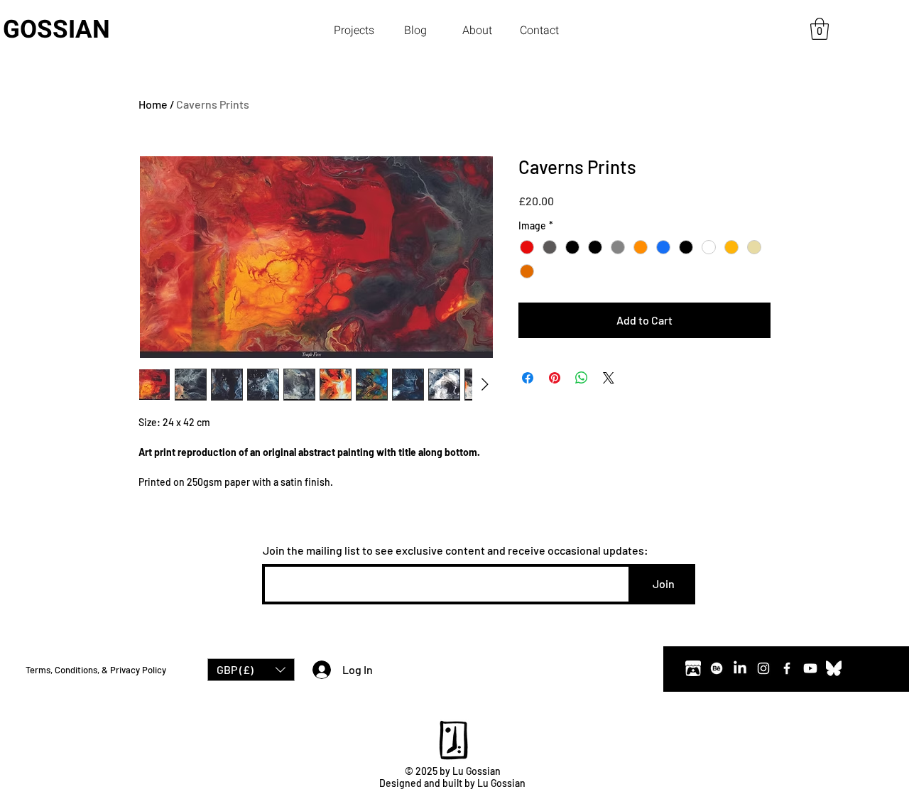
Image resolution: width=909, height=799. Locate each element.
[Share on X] (608, 377)
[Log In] (318, 669)
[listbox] (251, 669)
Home (153, 104)
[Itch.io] (693, 668)
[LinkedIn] (740, 668)
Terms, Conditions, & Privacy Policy (96, 669)
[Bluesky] (834, 668)
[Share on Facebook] (527, 377)
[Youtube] (810, 668)
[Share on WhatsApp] (581, 377)
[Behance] (716, 668)
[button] (354, 30)
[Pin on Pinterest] (554, 377)
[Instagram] (763, 668)
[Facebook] (787, 668)
